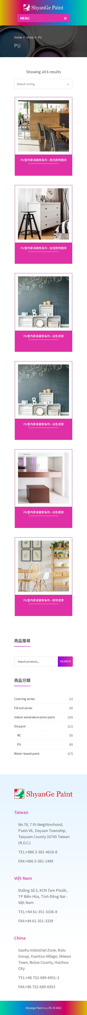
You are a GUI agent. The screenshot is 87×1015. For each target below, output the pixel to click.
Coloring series (24, 699)
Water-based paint (26, 753)
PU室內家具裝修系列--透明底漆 (43, 600)
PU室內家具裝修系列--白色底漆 (43, 336)
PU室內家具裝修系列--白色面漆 (43, 512)
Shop (30, 37)
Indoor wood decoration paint (34, 717)
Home (18, 37)
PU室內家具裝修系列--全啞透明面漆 (44, 248)
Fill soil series (23, 708)
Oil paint (20, 726)
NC (19, 735)
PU (19, 744)
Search (65, 661)
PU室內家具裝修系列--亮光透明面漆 (44, 160)
